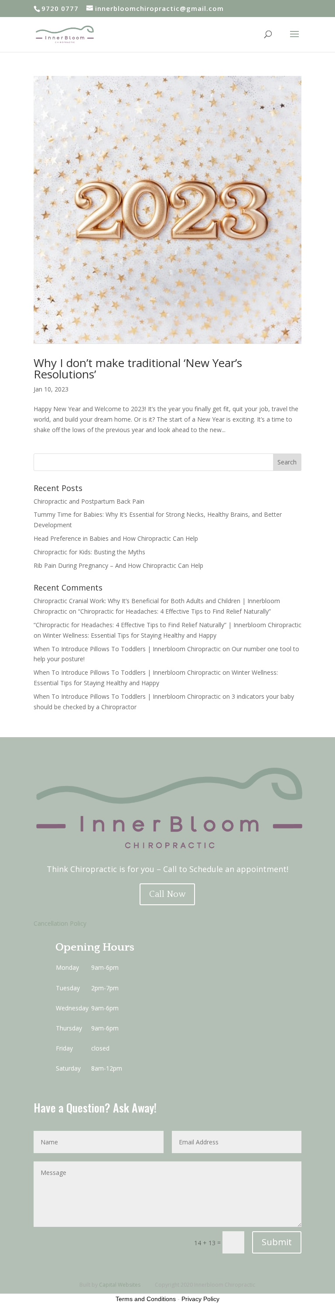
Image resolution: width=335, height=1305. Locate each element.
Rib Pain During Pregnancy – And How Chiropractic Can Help (118, 565)
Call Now (167, 894)
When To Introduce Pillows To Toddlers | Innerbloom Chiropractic (127, 649)
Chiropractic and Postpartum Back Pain (89, 501)
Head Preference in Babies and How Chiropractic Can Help (116, 538)
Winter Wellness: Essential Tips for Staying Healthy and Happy (129, 635)
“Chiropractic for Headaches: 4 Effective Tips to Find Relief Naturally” (174, 611)
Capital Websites (119, 1284)
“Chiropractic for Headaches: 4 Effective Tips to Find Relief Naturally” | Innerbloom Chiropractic (167, 625)
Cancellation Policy (60, 923)
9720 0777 (60, 8)
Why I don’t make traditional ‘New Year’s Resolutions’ (138, 368)
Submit (277, 1242)
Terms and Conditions (146, 1298)
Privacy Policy (200, 1298)
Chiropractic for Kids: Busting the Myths (89, 552)
